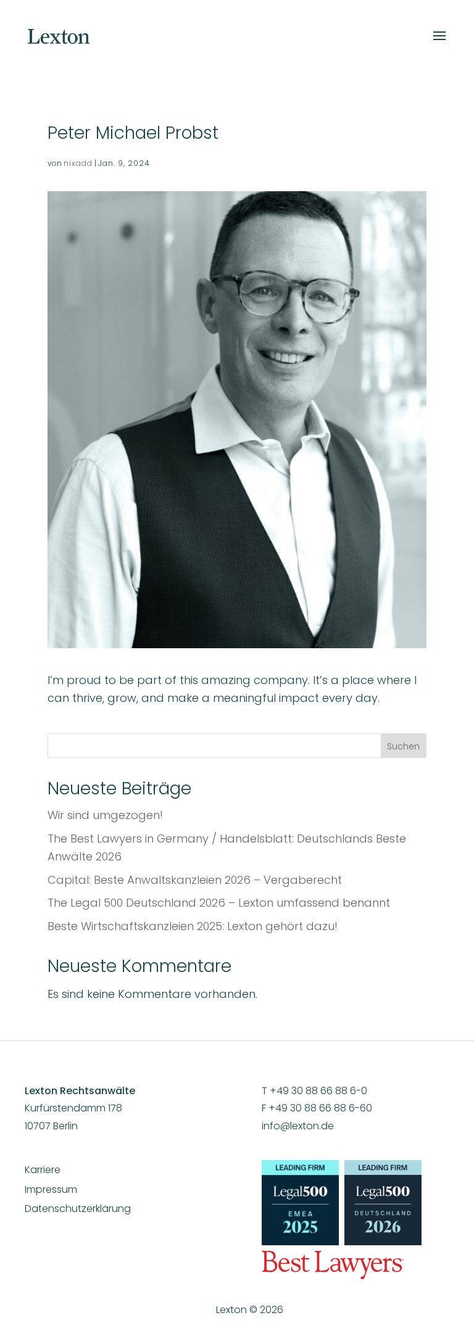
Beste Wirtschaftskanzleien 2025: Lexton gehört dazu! (193, 926)
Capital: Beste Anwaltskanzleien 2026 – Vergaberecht (195, 880)
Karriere (42, 1170)
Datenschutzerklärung (78, 1208)
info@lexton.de (298, 1126)
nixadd (78, 163)
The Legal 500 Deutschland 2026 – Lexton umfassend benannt (219, 902)
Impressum (51, 1189)
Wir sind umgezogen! (105, 815)
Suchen (403, 746)
